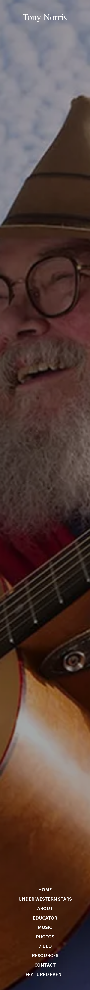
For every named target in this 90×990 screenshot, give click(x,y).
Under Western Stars (45, 899)
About (45, 908)
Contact (45, 965)
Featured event (45, 974)
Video (45, 946)
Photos (45, 936)
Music (45, 927)
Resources (45, 955)
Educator (45, 917)
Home (45, 889)
